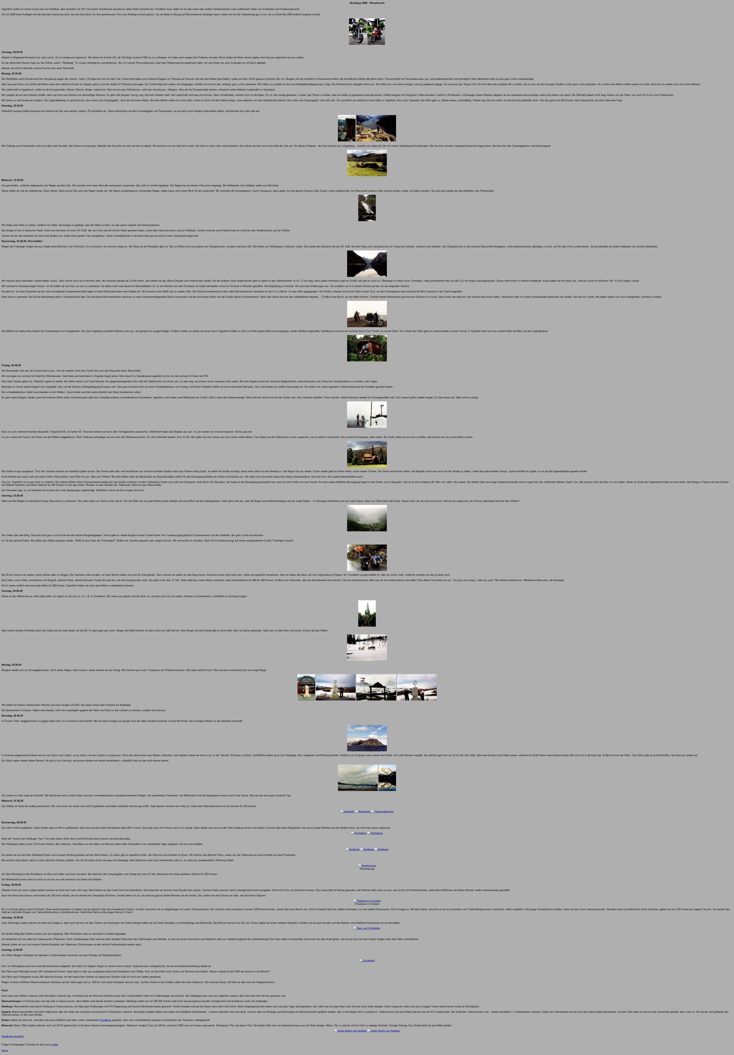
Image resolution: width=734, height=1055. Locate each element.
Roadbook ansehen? (13, 1036)
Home (5, 1050)
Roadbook (105, 1020)
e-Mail (54, 1044)
